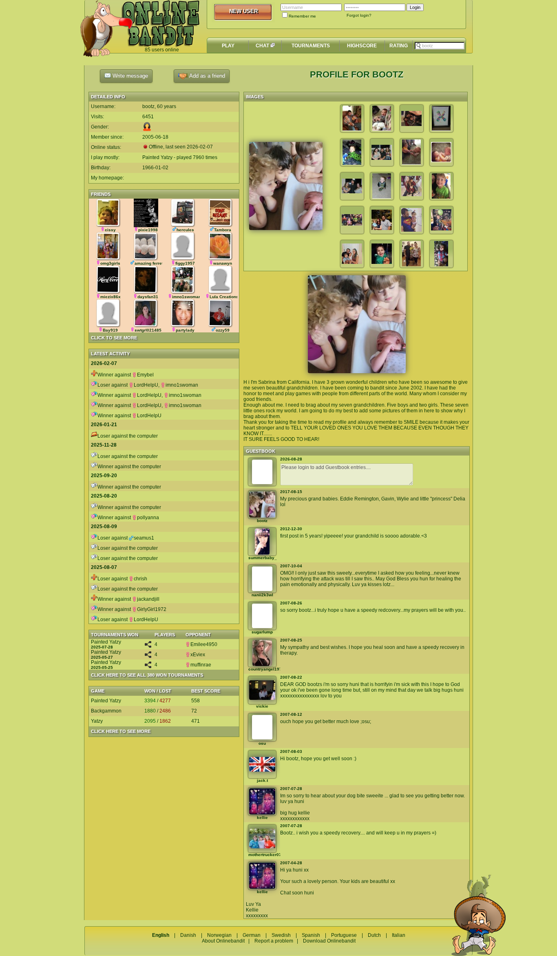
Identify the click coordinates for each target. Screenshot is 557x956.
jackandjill (148, 599)
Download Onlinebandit (329, 941)
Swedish (281, 935)
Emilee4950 (203, 644)
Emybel (145, 375)
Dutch (374, 935)
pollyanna (148, 517)
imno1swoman (182, 385)
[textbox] (439, 45)
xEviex (197, 654)
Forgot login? (359, 15)
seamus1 (144, 538)
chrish (140, 579)
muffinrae (200, 665)
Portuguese (344, 935)
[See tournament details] (148, 646)
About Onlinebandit (223, 941)
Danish (188, 935)
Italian (398, 935)
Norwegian (219, 935)
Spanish (311, 935)
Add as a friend (206, 76)
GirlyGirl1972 (151, 609)
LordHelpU (146, 385)
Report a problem (273, 941)
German (252, 935)
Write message (129, 76)
